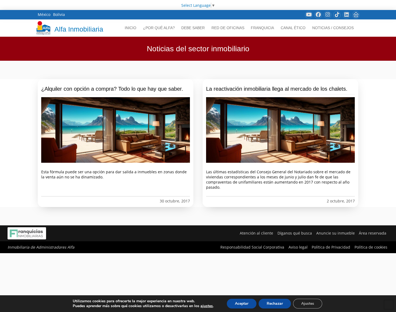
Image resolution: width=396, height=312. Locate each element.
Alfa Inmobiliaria (78, 29)
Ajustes (307, 303)
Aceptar (241, 303)
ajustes (206, 306)
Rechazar (275, 303)
